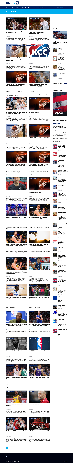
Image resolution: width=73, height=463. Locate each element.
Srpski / (58, 7)
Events (12, 45)
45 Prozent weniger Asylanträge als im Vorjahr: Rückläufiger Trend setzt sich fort (58, 112)
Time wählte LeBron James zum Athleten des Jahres (16, 404)
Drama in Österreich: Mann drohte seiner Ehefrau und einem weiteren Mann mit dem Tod (62, 273)
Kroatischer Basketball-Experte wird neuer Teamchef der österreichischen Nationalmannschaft (39, 32)
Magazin (24, 7)
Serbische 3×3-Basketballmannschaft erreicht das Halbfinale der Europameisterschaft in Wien (38, 85)
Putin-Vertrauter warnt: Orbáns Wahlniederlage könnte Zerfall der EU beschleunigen (62, 313)
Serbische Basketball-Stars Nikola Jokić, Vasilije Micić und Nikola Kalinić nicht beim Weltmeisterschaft (16, 272)
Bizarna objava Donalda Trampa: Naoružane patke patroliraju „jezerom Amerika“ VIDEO (62, 51)
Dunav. (18, 461)
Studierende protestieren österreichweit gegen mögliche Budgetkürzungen (59, 126)
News (12, 7)
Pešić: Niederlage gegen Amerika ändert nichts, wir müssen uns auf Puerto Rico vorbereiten (15, 165)
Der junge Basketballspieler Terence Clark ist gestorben (16, 298)
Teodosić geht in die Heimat (35, 271)
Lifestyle (30, 7)
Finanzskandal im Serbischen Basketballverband (36, 58)
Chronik (12, 285)
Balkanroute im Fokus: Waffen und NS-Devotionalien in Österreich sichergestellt (62, 256)
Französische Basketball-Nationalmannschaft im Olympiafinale (15, 138)
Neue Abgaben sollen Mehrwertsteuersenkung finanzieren (63, 171)
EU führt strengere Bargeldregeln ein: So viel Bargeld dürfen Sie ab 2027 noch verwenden (62, 299)
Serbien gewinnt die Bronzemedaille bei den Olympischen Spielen (39, 111)
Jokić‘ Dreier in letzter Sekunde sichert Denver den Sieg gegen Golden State (38, 218)
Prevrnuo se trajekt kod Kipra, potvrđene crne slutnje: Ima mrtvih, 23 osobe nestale (60, 41)
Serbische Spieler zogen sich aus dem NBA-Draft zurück (39, 431)
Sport (35, 7)
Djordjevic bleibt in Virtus (35, 404)
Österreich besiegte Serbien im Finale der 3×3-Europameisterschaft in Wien (16, 85)
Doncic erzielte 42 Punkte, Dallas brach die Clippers (39, 298)
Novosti (55, 31)
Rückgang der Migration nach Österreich (61, 249)
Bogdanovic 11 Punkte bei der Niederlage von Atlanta (39, 378)
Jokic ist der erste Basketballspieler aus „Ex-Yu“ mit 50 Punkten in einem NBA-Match (39, 325)
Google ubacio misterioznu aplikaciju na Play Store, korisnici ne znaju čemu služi (61, 59)
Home (7, 7)
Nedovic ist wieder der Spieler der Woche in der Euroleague (16, 378)
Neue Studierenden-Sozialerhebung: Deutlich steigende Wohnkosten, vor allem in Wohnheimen (62, 290)
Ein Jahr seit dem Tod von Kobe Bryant (15, 350)
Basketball (8, 18)
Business (17, 7)
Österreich (19, 45)
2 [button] (64, 115)
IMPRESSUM (65, 461)
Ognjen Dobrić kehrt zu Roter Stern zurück (16, 191)
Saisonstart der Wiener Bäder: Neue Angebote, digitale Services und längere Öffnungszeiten (62, 179)
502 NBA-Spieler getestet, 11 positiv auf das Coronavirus (39, 351)
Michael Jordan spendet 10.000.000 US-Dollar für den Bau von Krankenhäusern (16, 325)
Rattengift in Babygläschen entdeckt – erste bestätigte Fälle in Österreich (61, 234)
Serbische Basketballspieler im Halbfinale (39, 137)
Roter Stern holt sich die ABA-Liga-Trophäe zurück (16, 218)
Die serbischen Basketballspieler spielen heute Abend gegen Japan (38, 191)
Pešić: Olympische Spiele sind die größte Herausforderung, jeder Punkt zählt (38, 165)
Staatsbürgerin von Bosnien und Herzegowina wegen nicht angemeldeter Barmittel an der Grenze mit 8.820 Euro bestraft (62, 216)
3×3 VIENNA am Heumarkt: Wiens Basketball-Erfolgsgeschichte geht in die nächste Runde (15, 59)
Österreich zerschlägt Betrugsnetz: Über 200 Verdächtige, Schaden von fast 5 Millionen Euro (62, 332)
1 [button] (63, 115)
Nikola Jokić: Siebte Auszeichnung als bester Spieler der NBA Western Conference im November (16, 245)
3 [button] (65, 115)
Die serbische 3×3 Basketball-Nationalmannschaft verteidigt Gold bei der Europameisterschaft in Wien (16, 112)
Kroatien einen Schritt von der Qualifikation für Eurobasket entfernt (16, 431)
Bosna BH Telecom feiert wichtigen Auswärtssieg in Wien (14, 31)
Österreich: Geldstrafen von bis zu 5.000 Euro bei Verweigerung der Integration (62, 281)
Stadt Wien (41, 7)
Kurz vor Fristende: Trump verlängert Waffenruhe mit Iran (62, 194)
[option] (60, 104)
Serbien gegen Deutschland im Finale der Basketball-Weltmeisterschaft (38, 245)
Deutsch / (62, 7)
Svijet (58, 31)
